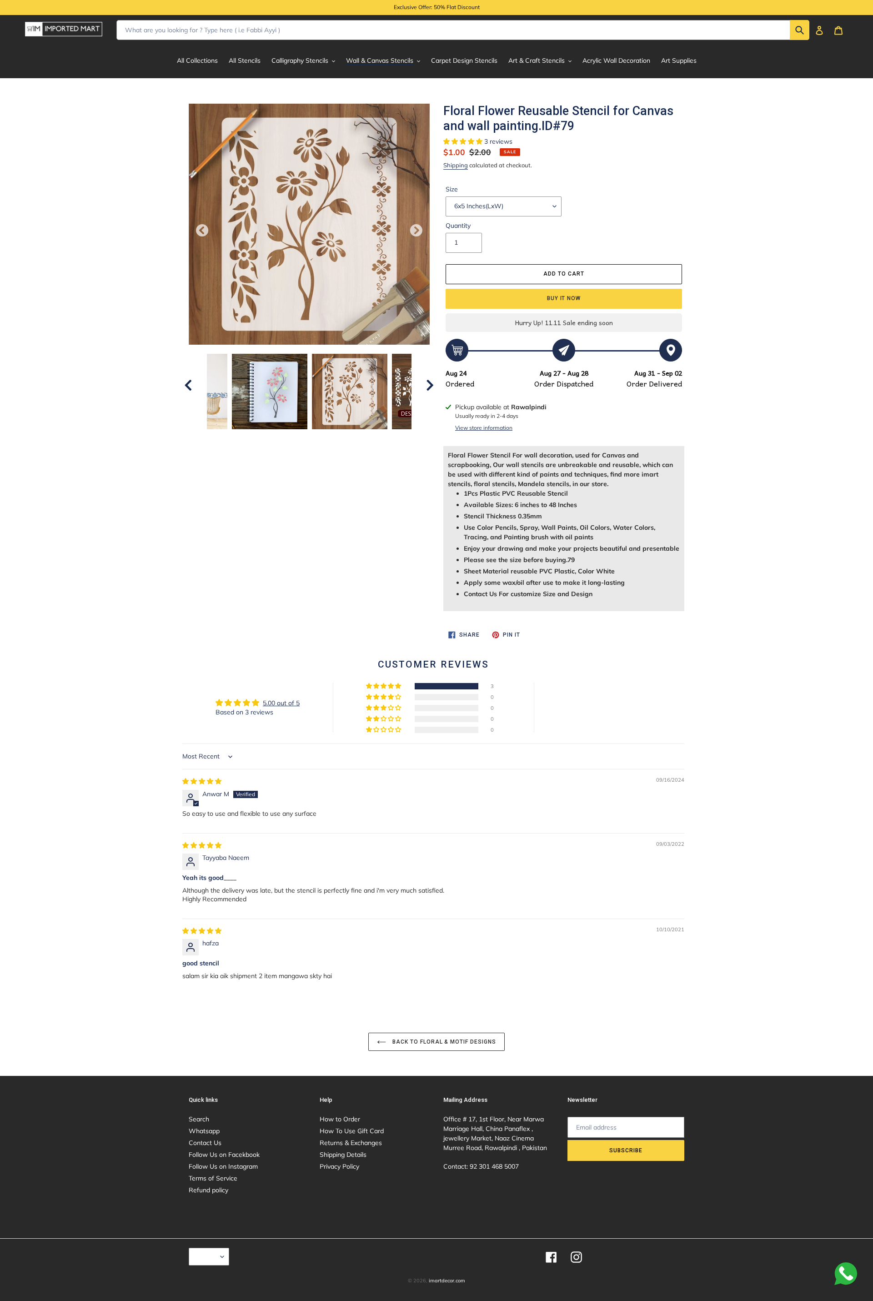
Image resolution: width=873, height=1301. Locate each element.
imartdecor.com (447, 1280)
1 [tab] (275, 438)
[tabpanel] (350, 392)
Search (199, 1119)
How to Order (340, 1119)
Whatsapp (204, 1131)
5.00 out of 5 (281, 703)
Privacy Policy (339, 1166)
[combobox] (462, 30)
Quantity (458, 225)
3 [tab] (302, 438)
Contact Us (205, 1143)
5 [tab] (329, 438)
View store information (483, 427)
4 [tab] (316, 438)
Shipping (455, 165)
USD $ (206, 1256)
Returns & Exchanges (351, 1143)
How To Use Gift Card (352, 1131)
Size (452, 189)
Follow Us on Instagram (223, 1166)
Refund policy (208, 1190)
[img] (201, 781)
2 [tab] (288, 438)
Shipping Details (343, 1154)
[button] (463, 141)
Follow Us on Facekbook (224, 1154)
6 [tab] (343, 438)
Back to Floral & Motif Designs (443, 1042)
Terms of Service (213, 1178)
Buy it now (564, 298)
